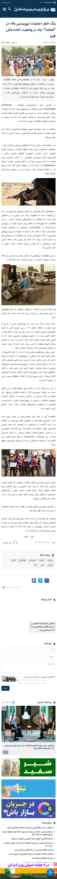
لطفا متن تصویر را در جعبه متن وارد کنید (39, 851)
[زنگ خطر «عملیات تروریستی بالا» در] (28, 61)
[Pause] (5, 666)
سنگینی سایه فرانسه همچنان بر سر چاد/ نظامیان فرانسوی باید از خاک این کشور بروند (43, 627)
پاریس (50, 565)
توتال (13, 560)
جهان (32, 536)
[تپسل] (3, 643)
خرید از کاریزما (28, 683)
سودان (50, 560)
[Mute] (10, 666)
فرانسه (41, 560)
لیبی (42, 565)
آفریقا (26, 536)
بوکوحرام (22, 560)
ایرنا (32, 10)
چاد (35, 565)
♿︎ (50, 872)
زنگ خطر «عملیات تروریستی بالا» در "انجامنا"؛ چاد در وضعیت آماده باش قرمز (31, 30)
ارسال (5, 862)
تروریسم (32, 560)
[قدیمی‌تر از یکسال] (42, 612)
